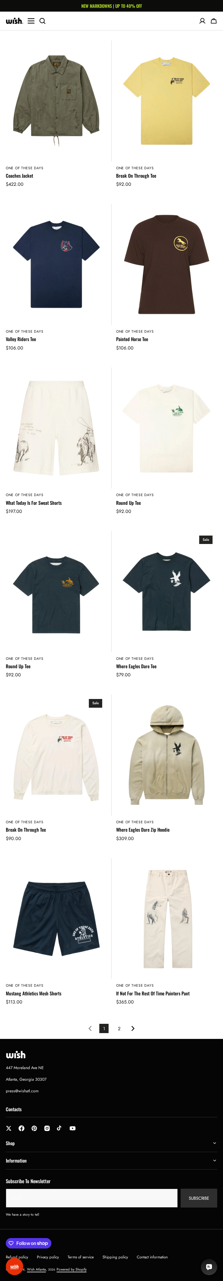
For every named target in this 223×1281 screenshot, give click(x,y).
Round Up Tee (128, 503)
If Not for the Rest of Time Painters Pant (153, 993)
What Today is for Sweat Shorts (34, 503)
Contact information (152, 1257)
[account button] (202, 20)
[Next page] (134, 1028)
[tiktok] (59, 1128)
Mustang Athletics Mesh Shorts (33, 993)
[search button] (42, 20)
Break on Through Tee (26, 830)
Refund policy (17, 1257)
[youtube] (72, 1128)
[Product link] (56, 117)
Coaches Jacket (19, 176)
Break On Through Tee (136, 176)
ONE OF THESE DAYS (24, 168)
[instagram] (47, 1128)
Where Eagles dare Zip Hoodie (143, 830)
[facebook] (21, 1128)
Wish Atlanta (36, 1269)
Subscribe (199, 1198)
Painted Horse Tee (132, 339)
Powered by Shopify (72, 1269)
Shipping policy (115, 1257)
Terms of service (81, 1257)
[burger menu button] (31, 20)
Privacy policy (48, 1257)
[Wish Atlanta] (14, 21)
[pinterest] (34, 1128)
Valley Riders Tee (21, 339)
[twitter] (8, 1128)
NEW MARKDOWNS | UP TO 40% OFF (111, 6)
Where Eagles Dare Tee (136, 666)
